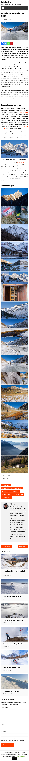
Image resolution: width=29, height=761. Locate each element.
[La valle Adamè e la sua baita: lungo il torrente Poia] (14, 411)
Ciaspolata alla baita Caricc (12, 668)
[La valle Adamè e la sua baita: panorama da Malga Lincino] (14, 197)
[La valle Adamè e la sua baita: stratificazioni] (14, 446)
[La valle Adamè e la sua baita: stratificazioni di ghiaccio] (14, 346)
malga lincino (15, 491)
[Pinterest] (11, 43)
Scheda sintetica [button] (7, 479)
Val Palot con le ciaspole (11, 691)
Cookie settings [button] (21, 756)
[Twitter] (5, 43)
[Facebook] (2, 43)
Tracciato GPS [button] (6, 475)
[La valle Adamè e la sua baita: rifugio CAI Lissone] (14, 250)
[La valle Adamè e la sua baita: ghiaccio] (10, 378)
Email (3, 724)
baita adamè (7, 485)
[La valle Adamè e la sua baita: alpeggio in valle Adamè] (14, 393)
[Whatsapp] (8, 43)
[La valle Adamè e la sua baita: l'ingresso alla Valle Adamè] (10, 265)
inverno (5, 491)
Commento (4, 707)
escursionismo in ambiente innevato (13, 488)
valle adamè (20, 494)
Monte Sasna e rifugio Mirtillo (13, 644)
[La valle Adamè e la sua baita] (14, 310)
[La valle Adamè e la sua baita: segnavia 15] (14, 215)
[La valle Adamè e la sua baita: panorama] (14, 232)
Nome (3, 717)
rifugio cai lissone (8, 494)
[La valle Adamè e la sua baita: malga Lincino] (14, 464)
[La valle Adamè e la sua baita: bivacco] (14, 292)
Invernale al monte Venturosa (13, 620)
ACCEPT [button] (14, 758)
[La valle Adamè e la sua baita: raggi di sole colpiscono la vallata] (14, 328)
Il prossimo (22, 546)
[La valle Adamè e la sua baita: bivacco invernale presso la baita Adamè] (18, 277)
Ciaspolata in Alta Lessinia (12, 596)
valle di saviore (7, 497)
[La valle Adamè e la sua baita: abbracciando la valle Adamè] (14, 363)
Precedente (7, 546)
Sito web (3, 731)
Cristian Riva (6, 2)
